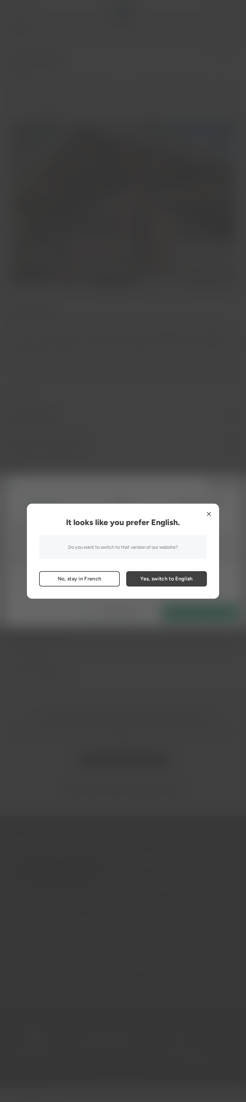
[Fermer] (208, 513)
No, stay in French (80, 579)
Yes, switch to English (166, 579)
